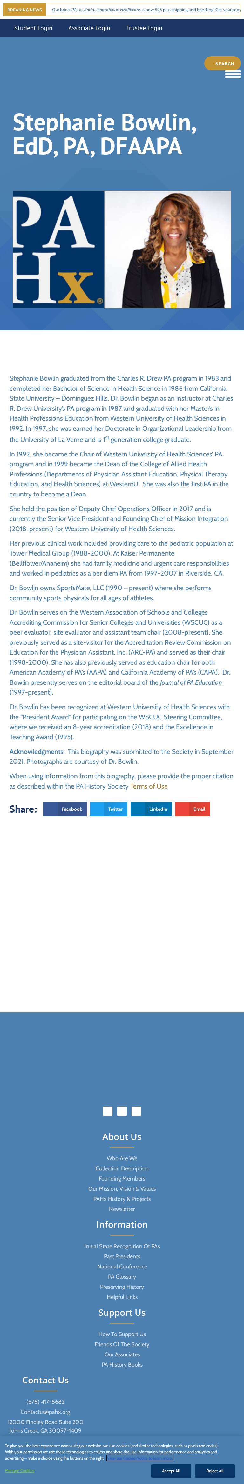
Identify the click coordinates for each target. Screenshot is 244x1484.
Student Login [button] (33, 28)
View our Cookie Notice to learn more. (140, 1458)
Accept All (171, 1470)
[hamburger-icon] (233, 74)
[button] (65, 809)
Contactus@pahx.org (45, 1411)
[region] (122, 1460)
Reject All (215, 1470)
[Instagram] (136, 1111)
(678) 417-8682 (45, 1401)
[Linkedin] (122, 1111)
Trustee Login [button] (144, 28)
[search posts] (222, 63)
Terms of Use (149, 786)
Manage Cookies (19, 1470)
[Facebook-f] (107, 1111)
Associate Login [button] (89, 28)
